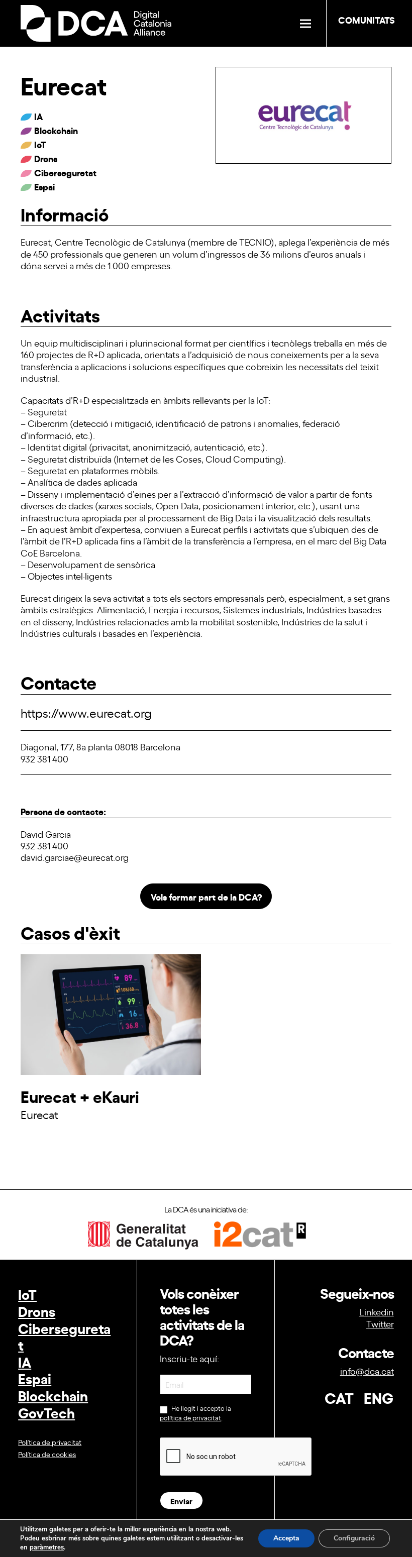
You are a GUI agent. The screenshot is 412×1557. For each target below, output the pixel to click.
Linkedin (376, 1311)
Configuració (354, 1538)
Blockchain (53, 1395)
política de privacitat (190, 1417)
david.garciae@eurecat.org (75, 857)
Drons (36, 1310)
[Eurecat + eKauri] (111, 1071)
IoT (27, 1293)
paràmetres (47, 1547)
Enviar (181, 1500)
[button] (305, 23)
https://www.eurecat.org (86, 712)
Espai (34, 1378)
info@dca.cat (367, 1371)
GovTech (46, 1412)
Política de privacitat (49, 1442)
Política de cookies (47, 1454)
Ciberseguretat (64, 1336)
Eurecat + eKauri (80, 1095)
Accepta (286, 1538)
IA (24, 1361)
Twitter (380, 1323)
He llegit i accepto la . (195, 1413)
